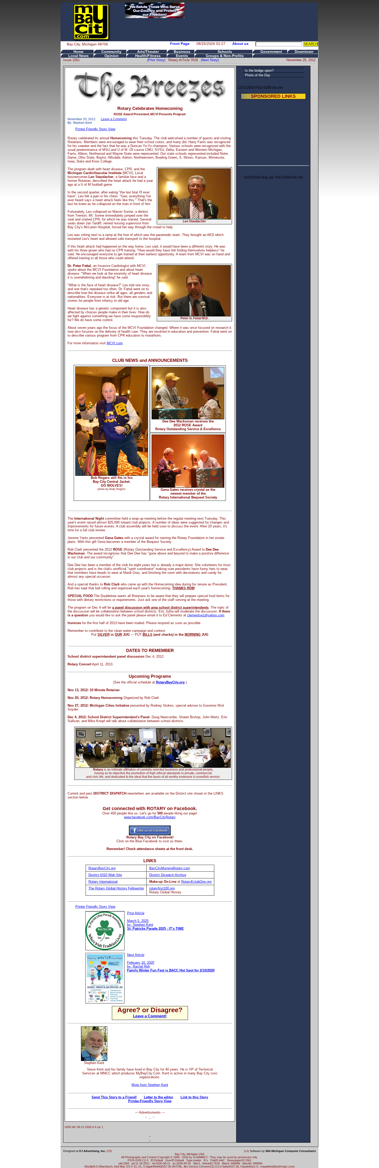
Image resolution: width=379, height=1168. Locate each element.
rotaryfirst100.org (162, 888)
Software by (283, 1151)
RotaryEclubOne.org (196, 882)
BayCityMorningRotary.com (169, 868)
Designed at (84, 1151)
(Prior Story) (157, 60)
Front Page (180, 44)
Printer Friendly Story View (95, 129)
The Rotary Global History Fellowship (116, 888)
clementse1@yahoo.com (205, 615)
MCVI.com (115, 343)
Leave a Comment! (150, 1016)
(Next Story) (209, 60)
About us (240, 44)
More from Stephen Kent (149, 1085)
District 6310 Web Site (105, 875)
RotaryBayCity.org (170, 682)
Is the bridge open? (259, 70)
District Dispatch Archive (167, 875)
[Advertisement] (170, 1034)
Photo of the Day (257, 75)
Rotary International (103, 882)
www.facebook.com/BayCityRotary (150, 817)
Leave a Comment (114, 119)
